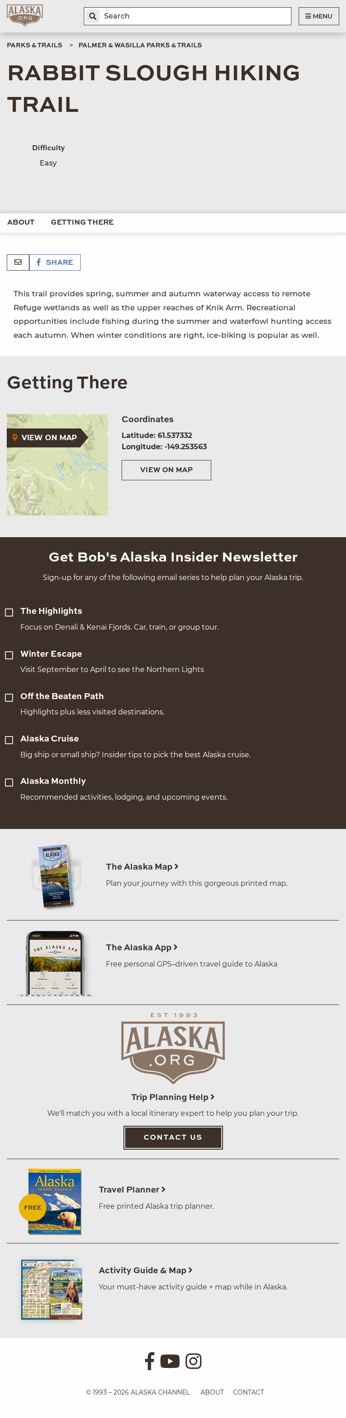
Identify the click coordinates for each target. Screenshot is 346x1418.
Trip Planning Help (170, 1097)
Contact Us (173, 1138)
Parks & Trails (34, 45)
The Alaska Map (140, 867)
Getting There (82, 222)
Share (58, 263)
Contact (248, 1392)
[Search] (93, 16)
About (21, 222)
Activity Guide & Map (143, 1270)
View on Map (166, 470)
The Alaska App (139, 948)
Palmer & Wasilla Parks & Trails (140, 45)
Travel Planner (130, 1190)
